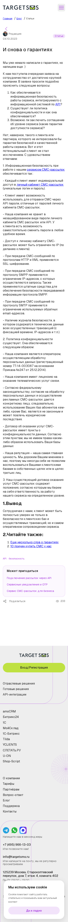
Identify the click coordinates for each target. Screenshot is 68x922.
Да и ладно (34, 910)
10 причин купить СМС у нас (31, 546)
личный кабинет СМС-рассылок (40, 185)
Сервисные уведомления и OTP (27, 584)
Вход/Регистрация (34, 668)
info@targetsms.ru (16, 857)
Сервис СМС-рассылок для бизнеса (30, 591)
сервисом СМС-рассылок (46, 170)
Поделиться (6, 601)
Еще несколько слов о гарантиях (34, 542)
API (57, 104)
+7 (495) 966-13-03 (17, 844)
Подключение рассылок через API (29, 578)
